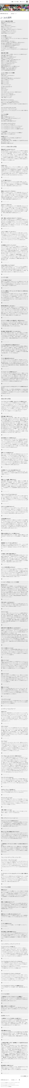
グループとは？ (4, 90)
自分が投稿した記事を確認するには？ (8, 120)
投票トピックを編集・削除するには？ (8, 61)
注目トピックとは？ (5, 82)
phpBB (6, 1082)
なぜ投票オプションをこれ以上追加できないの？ (11, 59)
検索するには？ (4, 115)
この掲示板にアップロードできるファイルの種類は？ (12, 132)
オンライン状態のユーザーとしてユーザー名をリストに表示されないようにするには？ (14, 39)
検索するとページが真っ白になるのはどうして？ (11, 118)
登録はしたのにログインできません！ (8, 26)
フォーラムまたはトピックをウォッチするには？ (11, 127)
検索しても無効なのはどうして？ (7, 116)
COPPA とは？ (4, 23)
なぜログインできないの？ (6, 27)
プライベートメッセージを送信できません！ (10, 101)
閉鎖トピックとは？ (5, 83)
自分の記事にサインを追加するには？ (8, 57)
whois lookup (14, 1049)
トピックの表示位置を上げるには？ (8, 70)
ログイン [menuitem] (23, 1)
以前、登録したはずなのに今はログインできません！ (12, 29)
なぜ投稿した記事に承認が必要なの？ (8, 69)
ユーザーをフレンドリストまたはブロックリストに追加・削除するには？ (14, 111)
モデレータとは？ (4, 89)
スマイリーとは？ (4, 76)
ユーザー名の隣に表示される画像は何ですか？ (10, 45)
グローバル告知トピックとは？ (7, 79)
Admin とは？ (4, 88)
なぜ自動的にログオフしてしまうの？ (8, 31)
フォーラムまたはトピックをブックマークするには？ (12, 126)
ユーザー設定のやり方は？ (6, 37)
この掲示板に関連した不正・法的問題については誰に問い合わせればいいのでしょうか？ (14, 141)
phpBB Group (15, 338)
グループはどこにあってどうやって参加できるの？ (11, 92)
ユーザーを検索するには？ (6, 119)
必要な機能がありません (6, 139)
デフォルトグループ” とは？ (6, 96)
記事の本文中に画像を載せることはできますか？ (11, 78)
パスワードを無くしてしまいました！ (8, 30)
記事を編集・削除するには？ (7, 55)
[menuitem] (4, 1086)
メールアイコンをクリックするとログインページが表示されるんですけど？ (14, 50)
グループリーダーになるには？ (7, 93)
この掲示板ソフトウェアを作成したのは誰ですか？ (11, 137)
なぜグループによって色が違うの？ (8, 94)
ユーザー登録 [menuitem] (15, 1)
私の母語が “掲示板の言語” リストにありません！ (11, 43)
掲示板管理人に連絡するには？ (7, 143)
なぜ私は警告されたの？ (6, 65)
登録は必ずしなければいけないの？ (8, 22)
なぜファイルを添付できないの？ (7, 63)
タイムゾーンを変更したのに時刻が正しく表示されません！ (13, 42)
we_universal (5, 1085)
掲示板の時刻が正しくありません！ (8, 41)
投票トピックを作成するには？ (7, 58)
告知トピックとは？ (5, 80)
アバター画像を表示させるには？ (7, 46)
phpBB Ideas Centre (7, 1034)
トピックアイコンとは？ (6, 84)
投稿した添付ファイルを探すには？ (8, 134)
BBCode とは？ (4, 74)
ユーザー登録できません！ (6, 25)
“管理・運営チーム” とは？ (6, 97)
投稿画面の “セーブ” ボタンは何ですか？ (9, 67)
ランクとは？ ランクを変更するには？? (9, 47)
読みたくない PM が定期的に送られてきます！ (10, 102)
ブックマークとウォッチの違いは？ (8, 124)
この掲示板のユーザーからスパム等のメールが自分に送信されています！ (14, 104)
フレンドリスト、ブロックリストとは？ (9, 109)
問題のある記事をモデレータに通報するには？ (10, 66)
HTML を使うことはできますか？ (7, 75)
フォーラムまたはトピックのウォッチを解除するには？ (12, 128)
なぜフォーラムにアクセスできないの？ (9, 62)
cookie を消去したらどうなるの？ (8, 33)
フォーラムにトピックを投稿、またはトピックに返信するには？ (14, 54)
